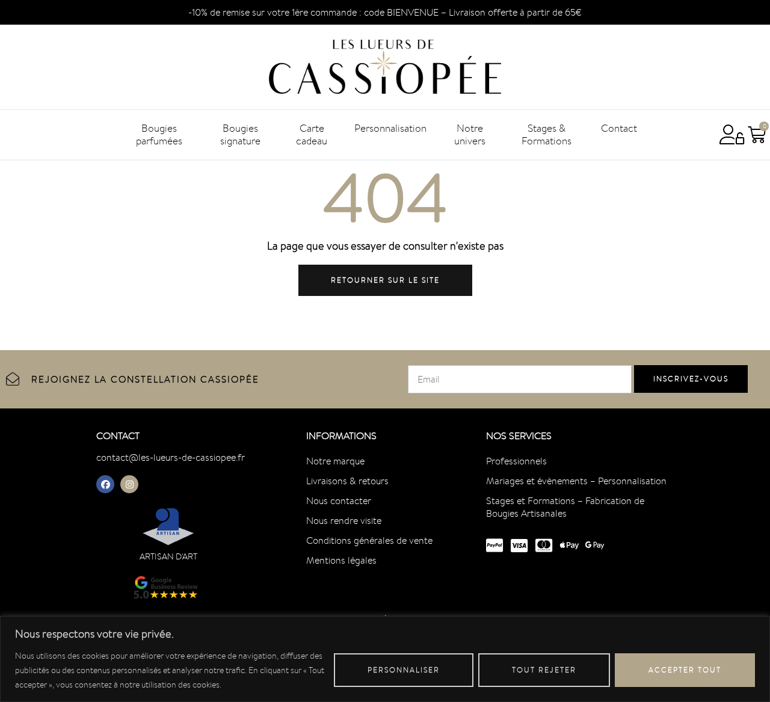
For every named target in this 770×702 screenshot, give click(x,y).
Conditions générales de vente (369, 540)
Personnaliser (404, 669)
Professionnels (516, 461)
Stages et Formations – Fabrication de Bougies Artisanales (565, 507)
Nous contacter (338, 500)
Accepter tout (684, 669)
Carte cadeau (311, 134)
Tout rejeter (544, 669)
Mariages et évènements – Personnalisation (576, 481)
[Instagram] (129, 484)
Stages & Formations (546, 134)
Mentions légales (341, 560)
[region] (385, 659)
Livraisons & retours (347, 481)
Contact (619, 128)
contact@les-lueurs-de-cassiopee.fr (170, 457)
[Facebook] (105, 484)
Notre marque (335, 461)
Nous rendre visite (343, 520)
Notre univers (469, 134)
